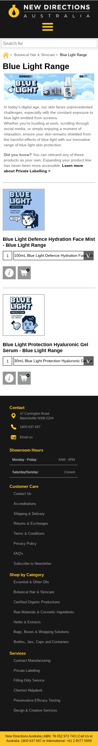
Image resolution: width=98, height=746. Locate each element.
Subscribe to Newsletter (32, 564)
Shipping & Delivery (29, 514)
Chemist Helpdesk (28, 690)
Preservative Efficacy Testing (37, 700)
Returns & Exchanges (31, 523)
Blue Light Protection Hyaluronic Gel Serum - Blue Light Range (45, 347)
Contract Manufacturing (32, 661)
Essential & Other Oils (31, 582)
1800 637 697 (31, 741)
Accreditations (25, 504)
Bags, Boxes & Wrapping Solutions (41, 632)
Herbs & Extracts (27, 622)
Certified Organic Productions (37, 602)
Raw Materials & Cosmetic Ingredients (44, 612)
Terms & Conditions (29, 533)
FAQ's (18, 554)
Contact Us (22, 494)
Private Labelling (27, 671)
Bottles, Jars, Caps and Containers (41, 642)
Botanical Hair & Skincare (34, 592)
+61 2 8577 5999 (79, 741)
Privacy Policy (25, 543)
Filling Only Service (29, 680)
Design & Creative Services (35, 710)
